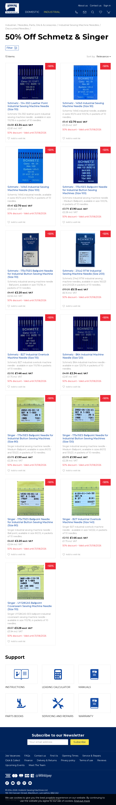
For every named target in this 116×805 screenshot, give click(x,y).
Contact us (95, 5)
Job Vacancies (12, 755)
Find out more (82, 801)
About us (83, 5)
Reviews (101, 760)
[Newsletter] (30, 783)
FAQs (27, 755)
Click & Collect (12, 760)
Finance (28, 760)
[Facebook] (7, 783)
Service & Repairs (91, 755)
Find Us (54, 755)
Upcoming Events (14, 765)
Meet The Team (37, 765)
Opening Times (70, 755)
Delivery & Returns (47, 760)
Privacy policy (68, 760)
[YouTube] (13, 783)
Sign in (107, 5)
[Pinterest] (24, 783)
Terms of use (86, 760)
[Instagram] (18, 783)
